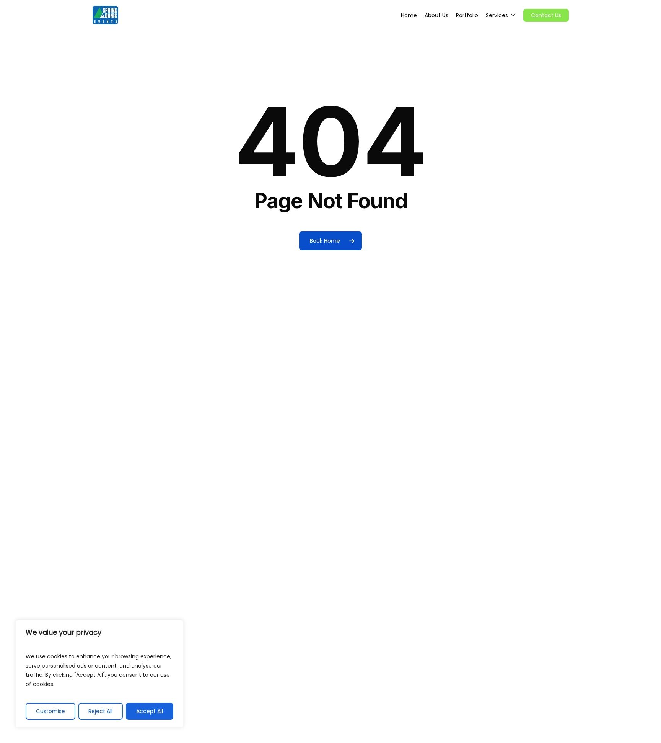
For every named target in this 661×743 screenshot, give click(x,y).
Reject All (100, 711)
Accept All (149, 711)
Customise (50, 711)
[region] (99, 674)
